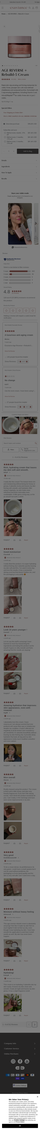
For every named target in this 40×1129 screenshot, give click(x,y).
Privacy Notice (20, 1122)
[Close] (37, 1096)
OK (20, 1126)
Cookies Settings (19, 1120)
